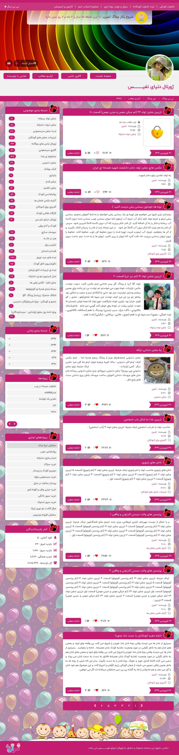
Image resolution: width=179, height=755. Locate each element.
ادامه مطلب (73, 153)
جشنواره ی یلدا (33, 156)
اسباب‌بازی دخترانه (46, 458)
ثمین (123, 126)
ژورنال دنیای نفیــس (33, 219)
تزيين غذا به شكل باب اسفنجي (143, 419)
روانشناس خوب (48, 451)
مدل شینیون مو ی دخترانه (33, 276)
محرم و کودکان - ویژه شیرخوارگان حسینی (33, 303)
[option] (32, 399)
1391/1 (119, 98)
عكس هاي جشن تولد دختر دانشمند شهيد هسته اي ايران (127, 167)
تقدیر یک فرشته (47, 399)
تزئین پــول (33, 244)
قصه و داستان (33, 251)
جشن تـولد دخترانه (127, 134)
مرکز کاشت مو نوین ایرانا (43, 508)
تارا (54, 405)
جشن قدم (33, 181)
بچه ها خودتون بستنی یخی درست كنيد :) (137, 206)
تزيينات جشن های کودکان (153, 492)
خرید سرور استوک (46, 502)
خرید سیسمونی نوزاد (45, 477)
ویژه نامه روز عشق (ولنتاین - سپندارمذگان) (33, 314)
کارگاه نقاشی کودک (33, 213)
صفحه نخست (103, 76)
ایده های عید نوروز (33, 257)
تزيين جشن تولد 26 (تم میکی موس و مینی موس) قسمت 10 (126, 112)
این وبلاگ (151, 98)
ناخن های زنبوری (152, 462)
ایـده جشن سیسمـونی (33, 131)
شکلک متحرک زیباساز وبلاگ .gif (33, 295)
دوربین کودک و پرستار (44, 470)
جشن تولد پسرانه (158, 327)
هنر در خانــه (33, 238)
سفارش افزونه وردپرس (44, 515)
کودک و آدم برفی (47, 226)
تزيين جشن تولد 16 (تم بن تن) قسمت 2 (137, 276)
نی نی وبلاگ (168, 98)
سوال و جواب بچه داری (116, 6)
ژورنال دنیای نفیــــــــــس (110, 748)
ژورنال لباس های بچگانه (33, 143)
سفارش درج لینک (47, 445)
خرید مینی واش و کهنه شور (41, 489)
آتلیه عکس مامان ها (156, 548)
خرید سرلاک (50, 464)
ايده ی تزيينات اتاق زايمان (33, 270)
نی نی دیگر (12, 6)
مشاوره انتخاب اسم (88, 6)
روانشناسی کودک (33, 194)
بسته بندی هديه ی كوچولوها (33, 289)
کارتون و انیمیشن (63, 6)
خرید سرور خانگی (47, 496)
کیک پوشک (33, 169)
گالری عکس (74, 76)
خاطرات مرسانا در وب (45, 386)
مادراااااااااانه (50, 392)
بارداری (33, 175)
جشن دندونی (160, 397)
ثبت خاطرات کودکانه (143, 6)
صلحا (53, 411)
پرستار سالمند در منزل (44, 483)
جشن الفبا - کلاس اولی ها (33, 282)
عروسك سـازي (33, 232)
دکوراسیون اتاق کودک (33, 263)
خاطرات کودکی (167, 6)
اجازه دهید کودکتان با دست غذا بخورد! (138, 635)
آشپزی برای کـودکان (157, 254)
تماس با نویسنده (16, 76)
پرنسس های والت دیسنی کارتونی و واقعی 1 (136, 514)
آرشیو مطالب (45, 76)
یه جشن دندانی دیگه (149, 350)
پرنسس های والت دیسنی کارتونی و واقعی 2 (135, 570)
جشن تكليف (33, 188)
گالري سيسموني (33, 150)
